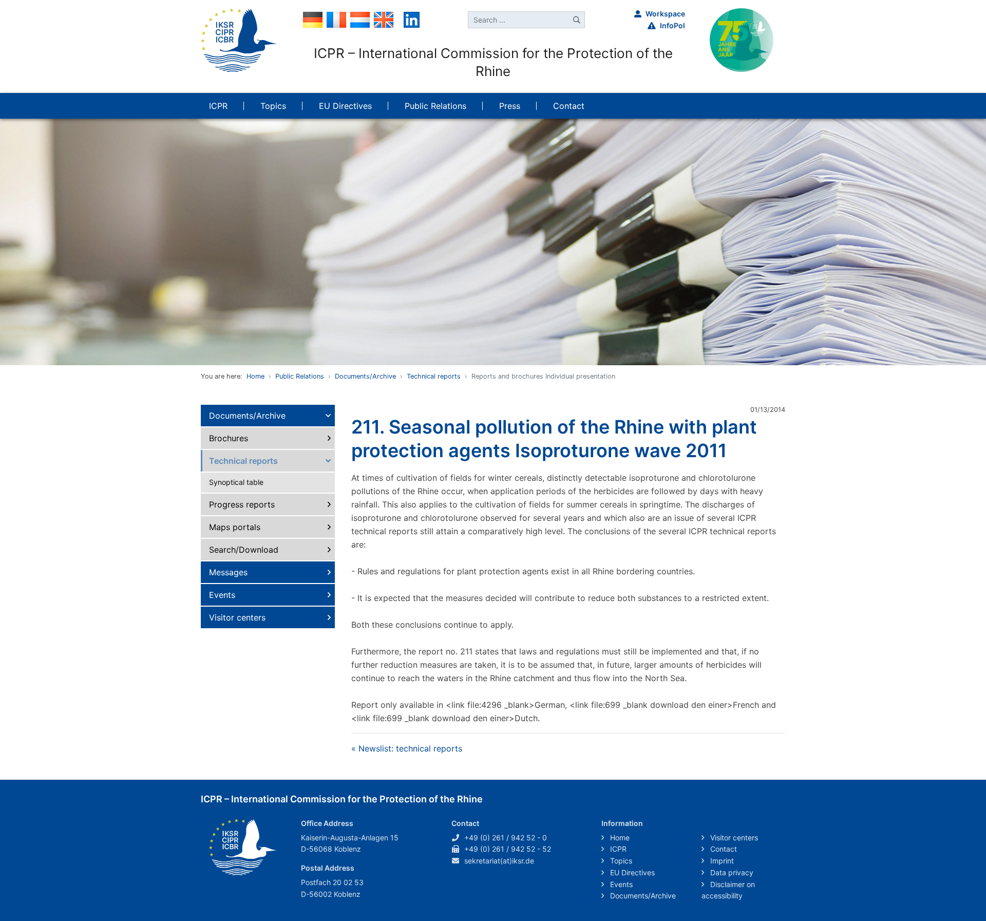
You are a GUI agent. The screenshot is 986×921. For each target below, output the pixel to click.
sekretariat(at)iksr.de (499, 860)
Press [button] (509, 106)
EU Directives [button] (345, 106)
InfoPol (672, 25)
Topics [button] (273, 106)
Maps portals (234, 527)
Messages (228, 572)
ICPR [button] (218, 106)
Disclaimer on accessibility (728, 890)
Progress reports (242, 504)
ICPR (617, 848)
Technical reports (434, 376)
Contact (722, 848)
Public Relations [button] (435, 106)
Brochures (228, 438)
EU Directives (631, 872)
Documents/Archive (365, 376)
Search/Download (243, 549)
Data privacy (730, 872)
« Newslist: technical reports (406, 748)
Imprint (721, 860)
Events (222, 595)
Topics (620, 860)
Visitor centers (237, 617)
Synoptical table (236, 482)
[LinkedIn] (412, 19)
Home (255, 376)
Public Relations (299, 376)
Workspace (665, 13)
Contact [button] (568, 106)
